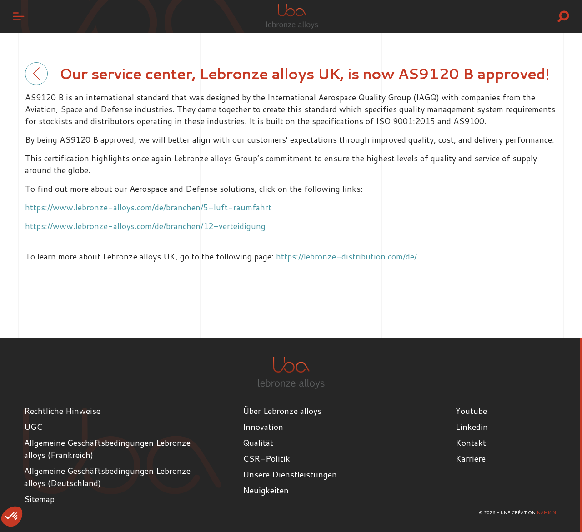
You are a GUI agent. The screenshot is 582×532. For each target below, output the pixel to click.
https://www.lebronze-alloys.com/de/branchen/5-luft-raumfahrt (148, 207)
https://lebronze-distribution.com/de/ (346, 256)
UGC (33, 427)
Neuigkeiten (266, 490)
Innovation (263, 427)
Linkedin (472, 427)
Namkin (546, 512)
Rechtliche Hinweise (62, 411)
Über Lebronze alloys (282, 411)
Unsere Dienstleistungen (290, 474)
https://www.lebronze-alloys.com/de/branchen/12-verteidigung (145, 226)
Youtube (471, 411)
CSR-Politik (266, 458)
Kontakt (471, 442)
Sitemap (39, 499)
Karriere (471, 458)
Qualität (258, 442)
